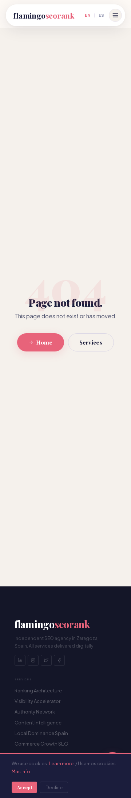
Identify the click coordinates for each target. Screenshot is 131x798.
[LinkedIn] (20, 660)
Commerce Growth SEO (41, 744)
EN (87, 14)
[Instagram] (33, 660)
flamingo (43, 15)
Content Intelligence (38, 723)
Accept (24, 787)
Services (90, 342)
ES (101, 14)
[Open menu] (115, 15)
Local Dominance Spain (41, 733)
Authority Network (35, 712)
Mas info (21, 771)
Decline (54, 787)
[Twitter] (46, 660)
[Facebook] (59, 660)
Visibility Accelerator (37, 701)
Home (44, 342)
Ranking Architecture (38, 690)
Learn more (61, 763)
